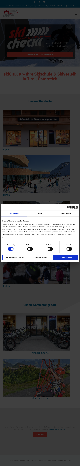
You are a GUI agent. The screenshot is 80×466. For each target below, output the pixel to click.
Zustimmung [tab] (14, 213)
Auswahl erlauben (40, 257)
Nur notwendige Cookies (15, 257)
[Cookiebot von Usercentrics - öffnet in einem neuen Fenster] (68, 207)
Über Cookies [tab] (66, 213)
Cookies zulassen (65, 257)
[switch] (30, 249)
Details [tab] (40, 213)
